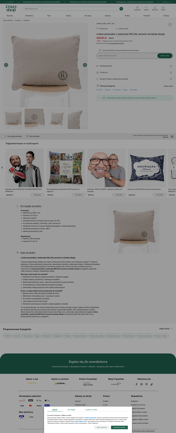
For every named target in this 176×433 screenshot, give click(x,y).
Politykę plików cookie (80, 421)
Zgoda (54, 410)
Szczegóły (71, 410)
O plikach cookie (91, 410)
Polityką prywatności (91, 418)
